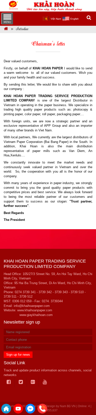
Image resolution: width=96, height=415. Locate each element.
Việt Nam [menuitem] (56, 18)
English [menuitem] (74, 18)
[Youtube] (45, 382)
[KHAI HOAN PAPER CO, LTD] (6, 29)
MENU (7, 19)
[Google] (33, 382)
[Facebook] (9, 382)
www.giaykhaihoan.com (36, 315)
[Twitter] (21, 382)
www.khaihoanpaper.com (34, 310)
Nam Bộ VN (68, 406)
